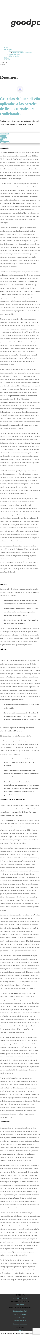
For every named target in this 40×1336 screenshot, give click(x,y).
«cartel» (24, 1298)
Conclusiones (4, 142)
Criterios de (20, 1311)
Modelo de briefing (14, 54)
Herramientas (8, 49)
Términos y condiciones (20, 1324)
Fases (2, 140)
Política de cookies (20, 1321)
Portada (6, 47)
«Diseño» (16, 1298)
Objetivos (3, 138)
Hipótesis (3, 136)
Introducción (4, 134)
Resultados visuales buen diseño (22, 52)
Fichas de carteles (14, 56)
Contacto (7, 59)
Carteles (6, 58)
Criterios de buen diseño (16, 51)
